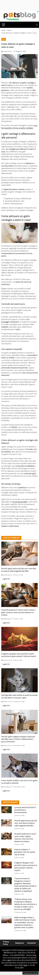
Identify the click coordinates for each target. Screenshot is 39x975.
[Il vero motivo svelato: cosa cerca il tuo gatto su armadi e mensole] (19, 766)
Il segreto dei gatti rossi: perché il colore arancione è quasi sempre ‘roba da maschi (18, 655)
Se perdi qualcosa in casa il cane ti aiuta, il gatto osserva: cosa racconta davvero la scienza (18, 612)
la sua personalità (20, 502)
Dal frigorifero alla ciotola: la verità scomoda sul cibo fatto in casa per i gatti (19, 696)
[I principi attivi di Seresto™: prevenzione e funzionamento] (6, 809)
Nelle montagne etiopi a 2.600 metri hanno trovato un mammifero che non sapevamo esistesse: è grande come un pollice (25, 922)
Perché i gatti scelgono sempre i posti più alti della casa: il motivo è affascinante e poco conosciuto (18, 739)
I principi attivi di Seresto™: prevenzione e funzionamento (25, 810)
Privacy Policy (6, 942)
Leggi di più (6, 579)
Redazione (19, 943)
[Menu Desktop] (3, 25)
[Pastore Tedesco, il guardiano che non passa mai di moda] (6, 851)
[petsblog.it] (19, 16)
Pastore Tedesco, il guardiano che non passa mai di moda (24, 852)
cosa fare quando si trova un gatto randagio (19, 126)
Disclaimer (31, 943)
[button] (37, 24)
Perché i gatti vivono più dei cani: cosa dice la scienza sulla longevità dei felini (18, 569)
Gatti (3, 39)
